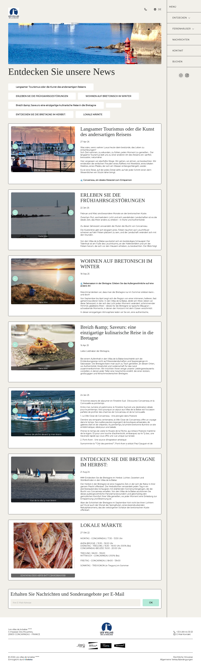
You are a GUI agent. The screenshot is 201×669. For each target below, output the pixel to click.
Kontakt (177, 50)
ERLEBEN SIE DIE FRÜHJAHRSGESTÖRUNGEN (42, 96)
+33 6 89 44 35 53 (184, 632)
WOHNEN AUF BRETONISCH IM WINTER (108, 96)
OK (151, 602)
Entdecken (179, 17)
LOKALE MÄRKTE (92, 114)
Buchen (177, 61)
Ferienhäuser (181, 28)
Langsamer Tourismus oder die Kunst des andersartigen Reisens (51, 87)
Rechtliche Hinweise (183, 657)
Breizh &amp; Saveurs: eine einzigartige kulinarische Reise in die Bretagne (56, 105)
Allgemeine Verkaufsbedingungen (176, 659)
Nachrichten (180, 39)
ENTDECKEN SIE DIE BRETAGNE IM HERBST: (41, 114)
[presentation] (15, 146)
